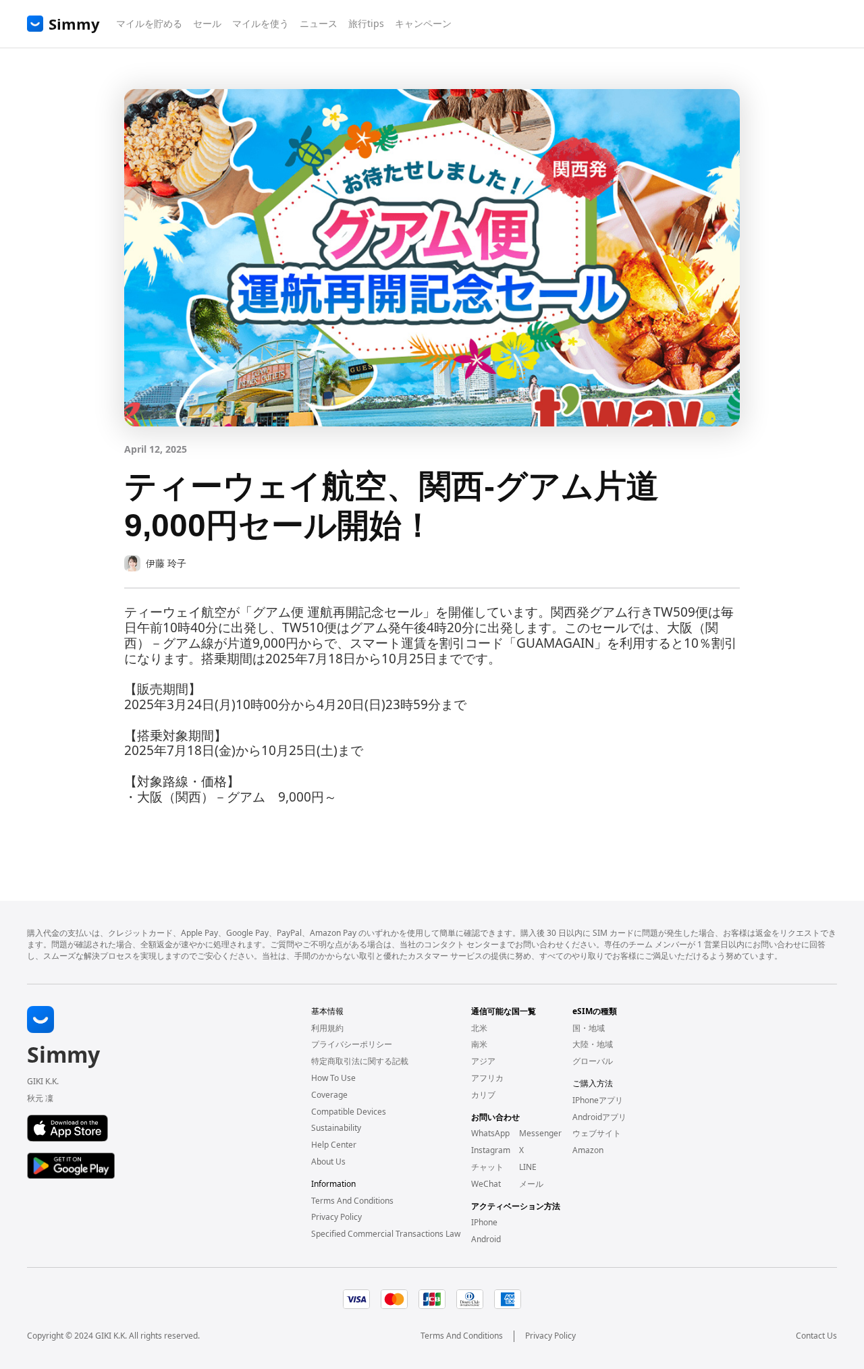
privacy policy (336, 1217)
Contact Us (816, 1336)
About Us (328, 1161)
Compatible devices (348, 1112)
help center (333, 1145)
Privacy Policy (550, 1336)
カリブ (483, 1095)
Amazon (587, 1150)
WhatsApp (490, 1133)
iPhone (484, 1222)
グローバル (592, 1061)
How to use (333, 1078)
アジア (483, 1061)
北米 (479, 1028)
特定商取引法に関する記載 (359, 1061)
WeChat (486, 1184)
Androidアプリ (599, 1117)
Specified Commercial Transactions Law (385, 1234)
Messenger (540, 1133)
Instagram (490, 1150)
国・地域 (588, 1028)
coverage (329, 1095)
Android (486, 1239)
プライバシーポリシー (351, 1044)
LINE (528, 1167)
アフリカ (487, 1078)
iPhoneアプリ (597, 1100)
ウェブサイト (596, 1133)
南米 (479, 1044)
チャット (487, 1167)
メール (531, 1184)
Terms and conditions (352, 1201)
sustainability (336, 1128)
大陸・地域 (592, 1044)
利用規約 (327, 1028)
